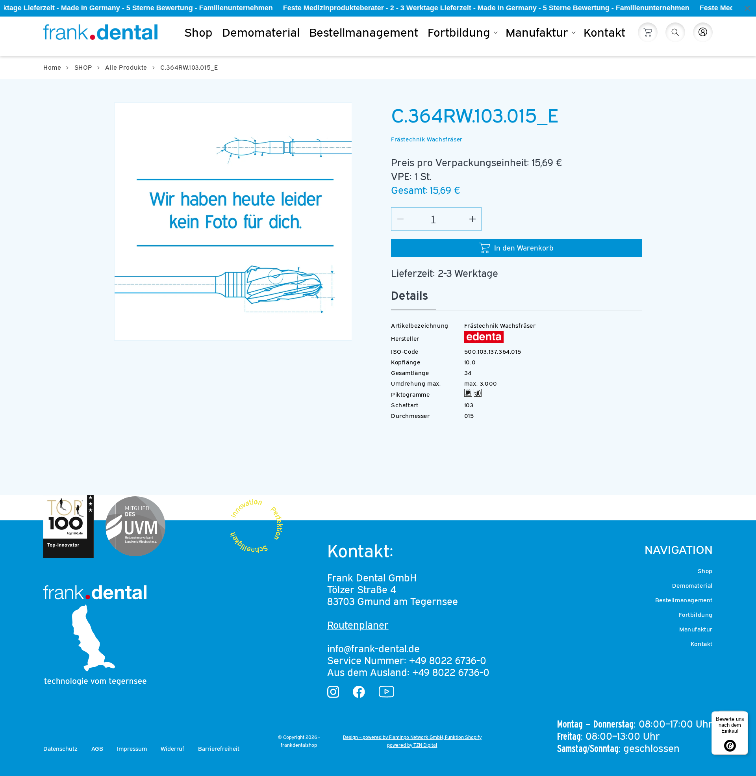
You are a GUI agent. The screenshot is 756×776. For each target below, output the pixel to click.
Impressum (132, 748)
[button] (462, 32)
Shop (705, 570)
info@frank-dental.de (373, 648)
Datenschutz (60, 748)
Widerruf (172, 748)
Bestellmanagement (684, 599)
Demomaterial (692, 585)
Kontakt (702, 643)
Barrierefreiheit (218, 748)
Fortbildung (696, 614)
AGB (97, 748)
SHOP (83, 67)
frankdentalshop (299, 745)
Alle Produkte (126, 67)
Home (52, 67)
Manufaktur (696, 629)
